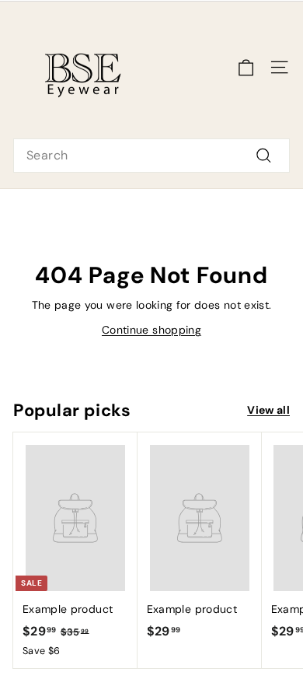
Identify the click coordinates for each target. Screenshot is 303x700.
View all (268, 410)
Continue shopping (151, 330)
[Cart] (246, 67)
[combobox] (151, 155)
